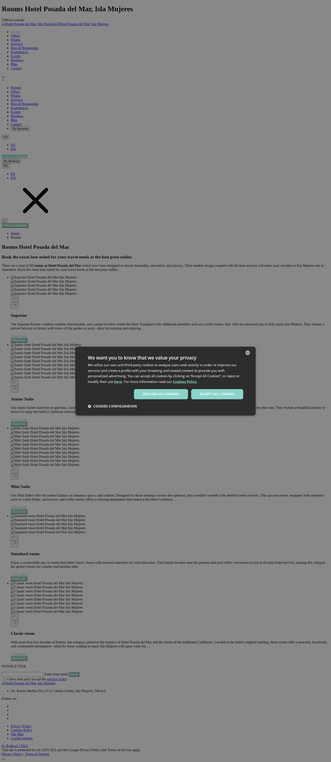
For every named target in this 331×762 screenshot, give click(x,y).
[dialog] (165, 381)
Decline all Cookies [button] (161, 394)
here (118, 382)
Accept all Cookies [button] (217, 394)
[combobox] (247, 352)
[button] (112, 406)
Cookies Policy (185, 382)
